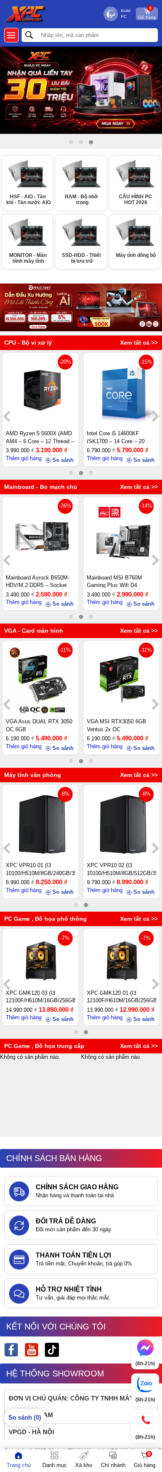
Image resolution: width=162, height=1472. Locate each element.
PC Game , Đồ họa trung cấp (44, 1046)
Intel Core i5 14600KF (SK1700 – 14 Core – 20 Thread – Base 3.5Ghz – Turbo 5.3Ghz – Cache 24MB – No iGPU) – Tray (117, 437)
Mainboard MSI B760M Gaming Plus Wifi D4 (114, 581)
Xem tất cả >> (139, 342)
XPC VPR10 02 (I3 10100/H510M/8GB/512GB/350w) (121, 868)
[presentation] (6, 417)
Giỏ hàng (147, 13)
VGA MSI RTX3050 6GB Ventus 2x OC (116, 725)
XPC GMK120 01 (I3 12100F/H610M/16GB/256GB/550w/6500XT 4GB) (121, 996)
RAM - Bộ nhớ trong (82, 199)
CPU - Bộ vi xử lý (28, 342)
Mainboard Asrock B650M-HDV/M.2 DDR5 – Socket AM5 (37, 581)
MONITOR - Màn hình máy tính (28, 258)
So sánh (63, 460)
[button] (71, 142)
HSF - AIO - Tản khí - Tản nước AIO (28, 199)
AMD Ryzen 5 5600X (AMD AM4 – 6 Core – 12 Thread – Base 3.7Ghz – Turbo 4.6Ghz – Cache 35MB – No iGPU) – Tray (40, 437)
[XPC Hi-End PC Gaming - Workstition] (11, 1351)
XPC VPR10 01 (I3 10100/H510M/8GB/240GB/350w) (40, 868)
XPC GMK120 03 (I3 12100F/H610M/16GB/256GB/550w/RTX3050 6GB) (40, 996)
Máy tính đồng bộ (136, 255)
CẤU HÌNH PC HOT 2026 (136, 199)
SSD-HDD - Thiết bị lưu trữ (82, 258)
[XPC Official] (32, 1351)
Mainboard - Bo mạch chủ (40, 486)
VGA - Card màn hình (33, 630)
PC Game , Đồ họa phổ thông (45, 918)
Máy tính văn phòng (32, 775)
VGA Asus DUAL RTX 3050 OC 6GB (39, 725)
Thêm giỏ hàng (24, 458)
